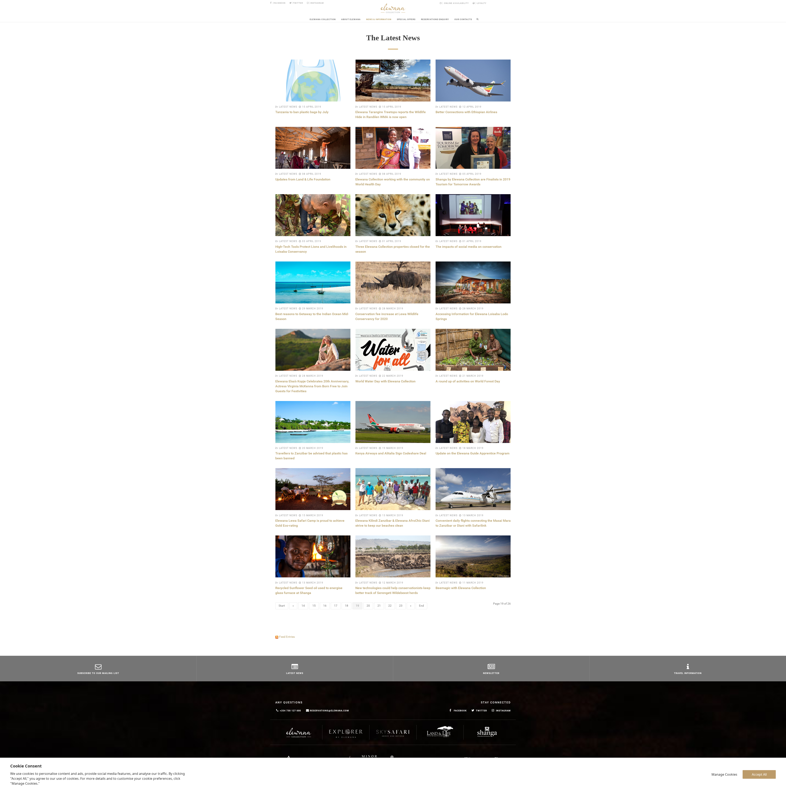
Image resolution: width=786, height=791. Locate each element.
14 (303, 605)
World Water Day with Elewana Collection (385, 381)
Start (282, 605)
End (421, 605)
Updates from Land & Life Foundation (302, 179)
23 (400, 605)
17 (335, 605)
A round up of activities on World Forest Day (468, 381)
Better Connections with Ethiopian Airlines (466, 112)
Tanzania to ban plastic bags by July (302, 112)
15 (314, 605)
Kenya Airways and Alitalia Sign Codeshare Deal (390, 453)
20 (368, 605)
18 (346, 605)
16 (324, 605)
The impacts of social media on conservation (468, 247)
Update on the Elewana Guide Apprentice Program (472, 453)
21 (379, 605)
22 (390, 605)
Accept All (759, 774)
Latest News (288, 106)
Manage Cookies (724, 774)
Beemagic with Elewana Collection (461, 588)
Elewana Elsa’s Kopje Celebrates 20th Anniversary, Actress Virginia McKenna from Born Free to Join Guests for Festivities (312, 386)
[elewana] (393, 8)
